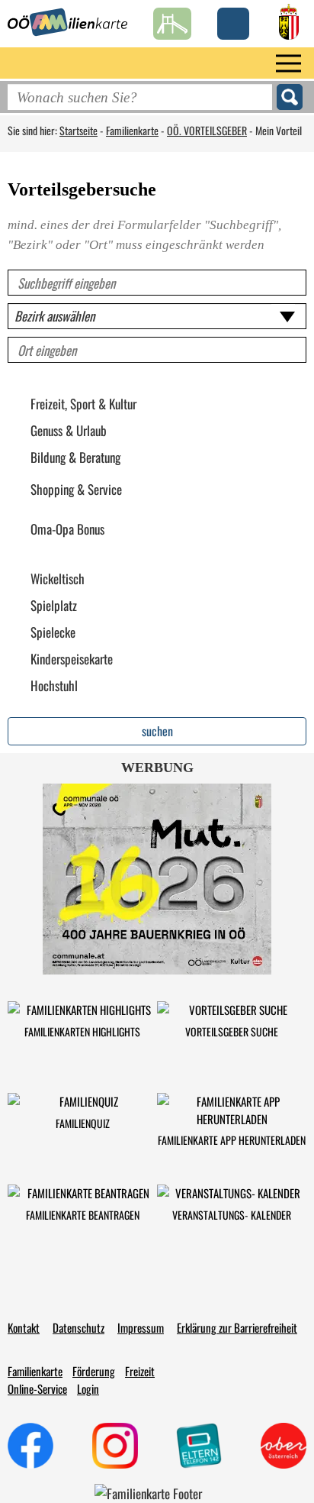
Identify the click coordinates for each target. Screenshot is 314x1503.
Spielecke (52, 632)
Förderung (93, 1370)
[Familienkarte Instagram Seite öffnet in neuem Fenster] (115, 1446)
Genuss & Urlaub (68, 430)
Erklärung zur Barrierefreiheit (237, 1327)
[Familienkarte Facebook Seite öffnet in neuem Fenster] (30, 1446)
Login (88, 1388)
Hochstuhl (54, 685)
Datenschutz (78, 1327)
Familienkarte (132, 130)
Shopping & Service (76, 489)
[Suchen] (290, 97)
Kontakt (24, 1327)
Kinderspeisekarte (71, 659)
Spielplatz (53, 605)
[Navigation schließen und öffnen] (288, 63)
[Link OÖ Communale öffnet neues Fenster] (157, 879)
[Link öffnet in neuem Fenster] (283, 1446)
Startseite (78, 130)
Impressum (140, 1327)
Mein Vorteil (278, 130)
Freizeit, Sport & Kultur (83, 404)
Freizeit (140, 1370)
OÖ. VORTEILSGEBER (207, 130)
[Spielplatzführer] (172, 20)
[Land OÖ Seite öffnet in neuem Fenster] (289, 19)
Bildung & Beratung (75, 457)
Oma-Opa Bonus (67, 529)
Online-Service (37, 1388)
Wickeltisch (57, 578)
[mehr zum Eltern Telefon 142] (199, 1446)
